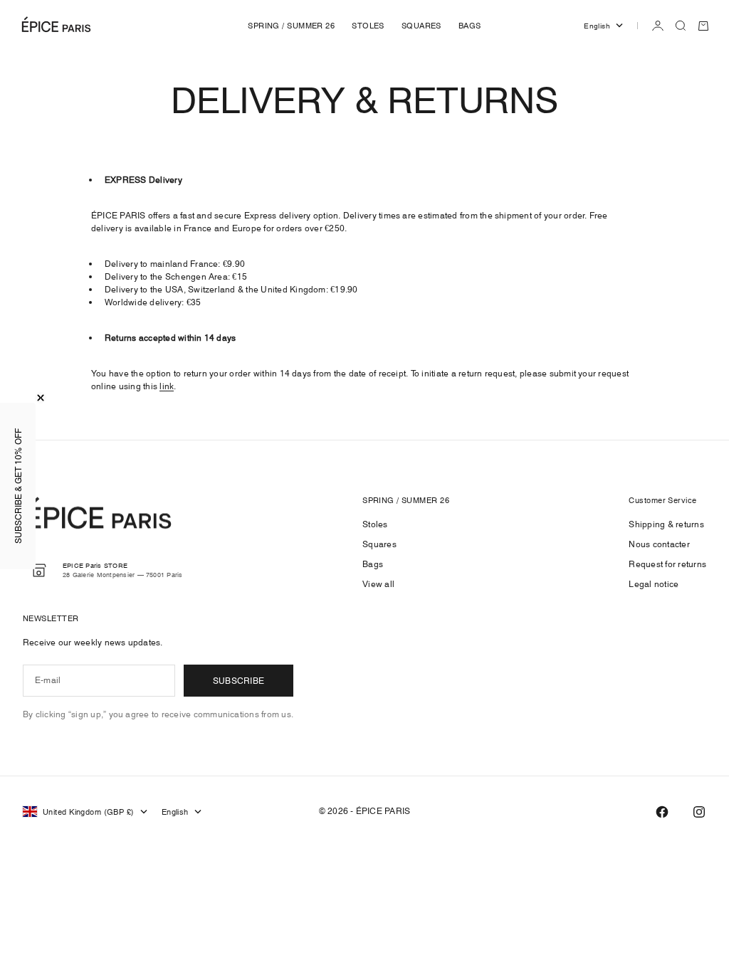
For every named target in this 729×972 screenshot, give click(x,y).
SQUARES (421, 26)
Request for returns (667, 564)
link (166, 386)
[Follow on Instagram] (699, 812)
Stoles (374, 524)
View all (378, 584)
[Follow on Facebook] (662, 812)
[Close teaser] (40, 397)
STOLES (368, 26)
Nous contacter (659, 544)
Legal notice (653, 584)
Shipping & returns (666, 524)
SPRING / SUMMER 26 (291, 26)
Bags (372, 564)
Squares (379, 544)
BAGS (469, 26)
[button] (18, 486)
